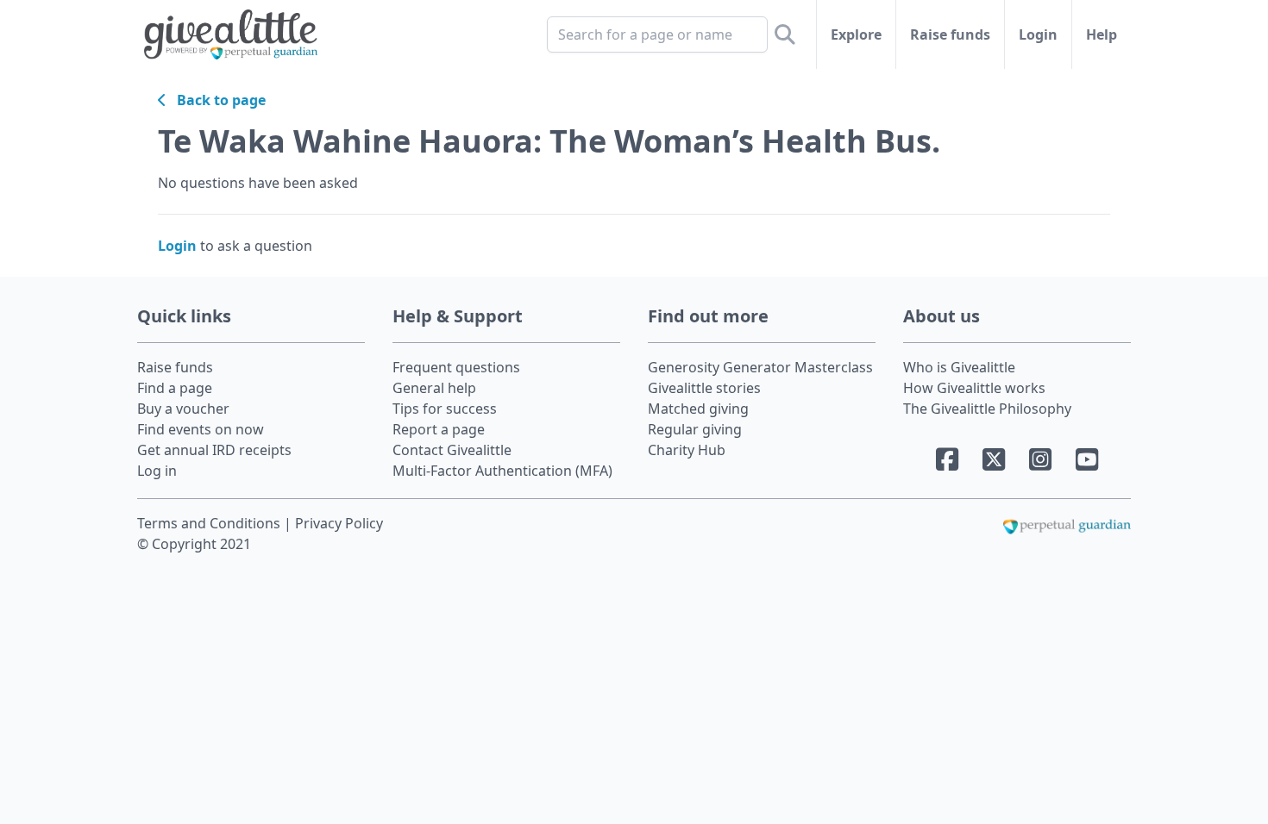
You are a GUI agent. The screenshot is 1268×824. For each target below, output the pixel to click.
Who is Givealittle (959, 367)
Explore (856, 34)
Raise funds (950, 34)
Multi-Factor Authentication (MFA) (502, 470)
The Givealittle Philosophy (987, 408)
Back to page (216, 100)
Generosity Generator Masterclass (760, 367)
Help (1101, 34)
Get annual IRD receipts (214, 449)
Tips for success (444, 408)
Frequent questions (456, 367)
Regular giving (695, 429)
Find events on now (200, 429)
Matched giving (698, 408)
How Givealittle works (974, 387)
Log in (157, 470)
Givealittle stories (704, 387)
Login (1038, 34)
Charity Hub (686, 449)
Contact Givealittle (452, 449)
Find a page (174, 387)
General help (434, 387)
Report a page (438, 429)
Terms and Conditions (210, 523)
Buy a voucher (183, 408)
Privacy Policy (339, 523)
